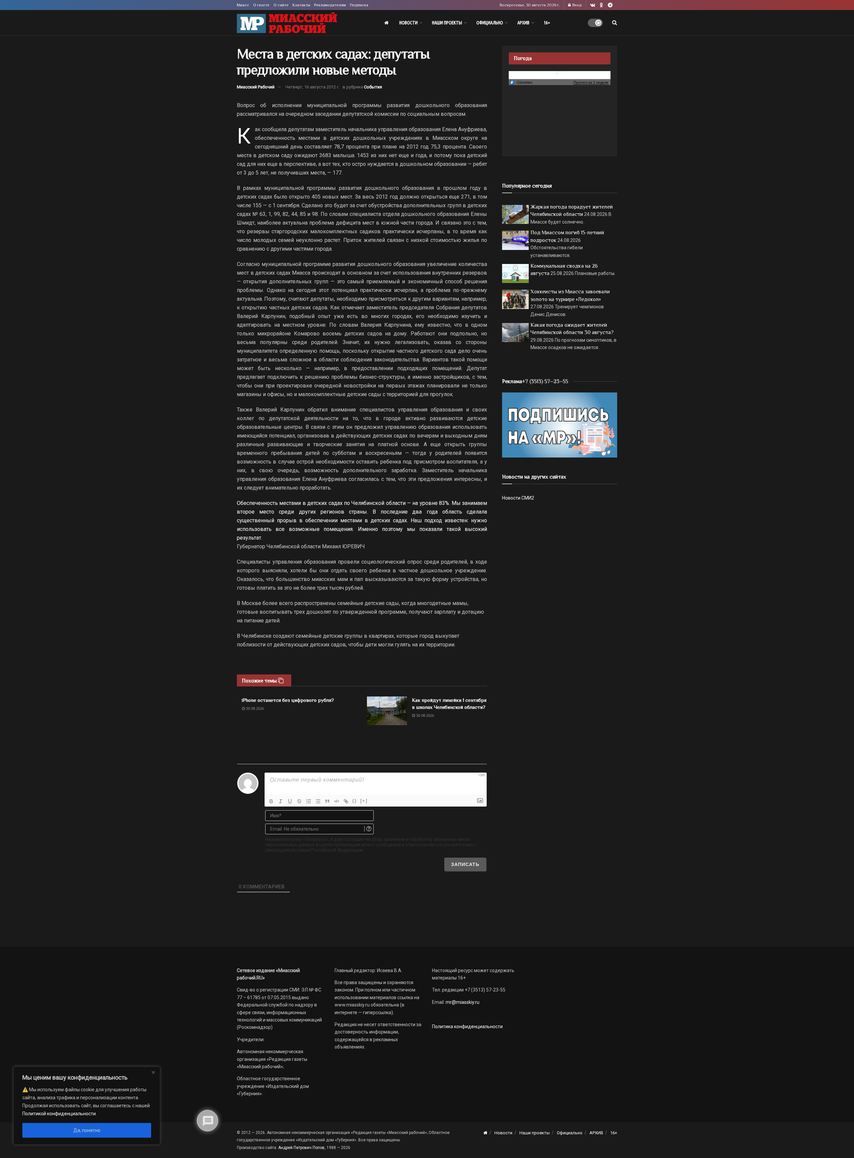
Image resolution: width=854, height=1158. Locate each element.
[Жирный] (271, 801)
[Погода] (521, 82)
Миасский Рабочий (256, 86)
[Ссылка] (346, 801)
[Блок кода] (336, 801)
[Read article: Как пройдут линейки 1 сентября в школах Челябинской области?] (387, 710)
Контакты (301, 5)
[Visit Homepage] (287, 22)
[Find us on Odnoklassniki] (601, 5)
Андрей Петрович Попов (301, 1147)
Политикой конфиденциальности (59, 1113)
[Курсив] (280, 801)
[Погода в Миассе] (560, 74)
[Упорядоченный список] (308, 801)
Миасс (243, 5)
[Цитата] (327, 801)
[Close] (153, 1072)
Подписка (359, 5)
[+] (364, 800)
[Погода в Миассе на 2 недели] (591, 82)
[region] (86, 1106)
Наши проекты (447, 22)
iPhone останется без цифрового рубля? (288, 700)
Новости (408, 22)
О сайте (281, 5)
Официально (489, 22)
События (373, 86)
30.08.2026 (254, 708)
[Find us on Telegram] (610, 5)
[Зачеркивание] (299, 801)
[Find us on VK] (592, 5)
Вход (576, 5)
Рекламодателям (330, 5)
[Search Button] (614, 22)
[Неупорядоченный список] (318, 801)
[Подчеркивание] (290, 801)
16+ (547, 22)
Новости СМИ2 (518, 498)
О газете (261, 5)
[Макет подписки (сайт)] (559, 424)
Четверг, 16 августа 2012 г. (312, 86)
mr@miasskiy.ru (462, 1002)
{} (354, 800)
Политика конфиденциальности (467, 1026)
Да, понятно (86, 1130)
